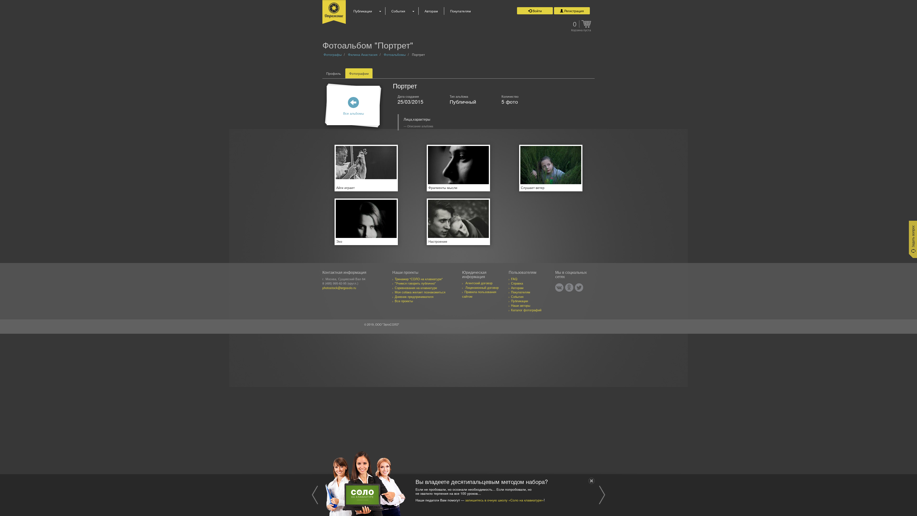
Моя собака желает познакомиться (420, 292)
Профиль (333, 73)
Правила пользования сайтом (479, 294)
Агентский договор (478, 283)
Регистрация (573, 10)
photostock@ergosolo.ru (339, 287)
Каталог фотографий (526, 310)
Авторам (431, 11)
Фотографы (333, 54)
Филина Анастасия (363, 54)
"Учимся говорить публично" (415, 283)
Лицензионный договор (482, 287)
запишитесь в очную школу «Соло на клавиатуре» (504, 499)
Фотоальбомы (395, 54)
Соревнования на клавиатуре (416, 287)
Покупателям (460, 11)
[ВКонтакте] (559, 287)
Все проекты (404, 301)
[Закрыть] (591, 481)
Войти (537, 10)
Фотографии (359, 73)
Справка (517, 283)
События (398, 11)
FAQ (514, 279)
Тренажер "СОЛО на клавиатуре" (419, 279)
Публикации (362, 11)
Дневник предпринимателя (414, 296)
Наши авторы (520, 305)
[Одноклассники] (569, 287)
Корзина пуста (581, 30)
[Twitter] (579, 287)
